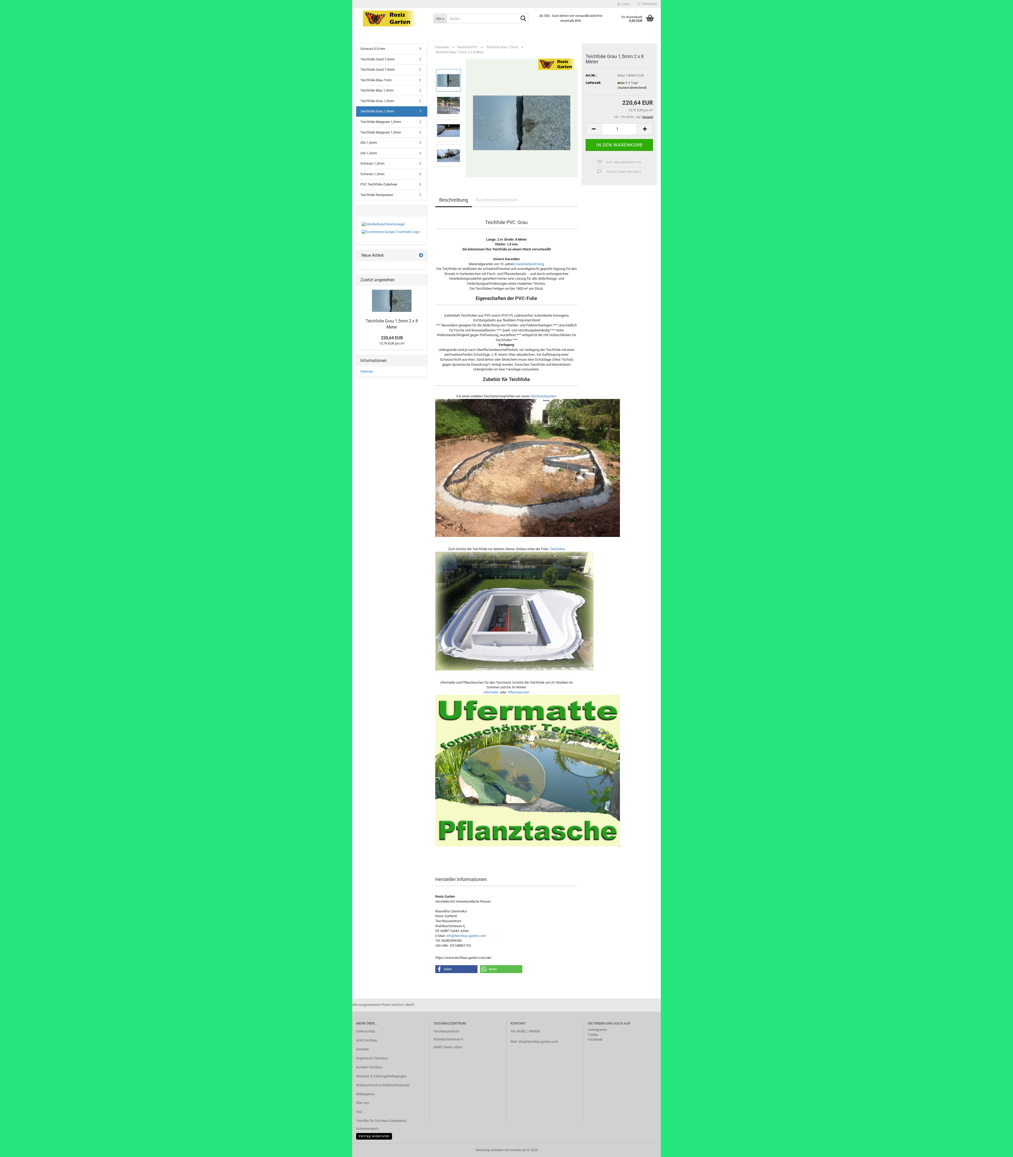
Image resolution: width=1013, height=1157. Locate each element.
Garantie (362, 1049)
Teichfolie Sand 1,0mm (377, 59)
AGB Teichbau (366, 1040)
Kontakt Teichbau (369, 1067)
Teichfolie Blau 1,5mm (377, 90)
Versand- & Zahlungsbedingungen (381, 1076)
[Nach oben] (998, 1149)
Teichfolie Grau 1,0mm (377, 101)
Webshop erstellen (490, 1150)
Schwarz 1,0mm (372, 163)
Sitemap (366, 371)
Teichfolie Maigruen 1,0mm (380, 122)
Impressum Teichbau (372, 1058)
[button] (593, 129)
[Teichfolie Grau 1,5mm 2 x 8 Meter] (521, 118)
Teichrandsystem (543, 396)
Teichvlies (557, 549)
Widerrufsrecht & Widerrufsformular (383, 1085)
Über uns (362, 1103)
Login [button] (625, 4)
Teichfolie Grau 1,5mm (377, 111)
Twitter (593, 1035)
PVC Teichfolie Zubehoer (378, 184)
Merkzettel (649, 4)
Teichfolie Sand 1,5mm (377, 70)
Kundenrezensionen (497, 200)
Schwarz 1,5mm (372, 174)
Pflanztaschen (518, 692)
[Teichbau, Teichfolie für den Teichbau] (391, 18)
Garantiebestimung (529, 264)
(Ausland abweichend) (632, 87)
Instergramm (597, 1030)
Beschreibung (453, 200)
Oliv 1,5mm (368, 153)
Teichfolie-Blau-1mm (375, 80)
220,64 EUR (392, 337)
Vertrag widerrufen (374, 1136)
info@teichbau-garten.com (466, 936)
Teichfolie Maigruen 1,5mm (380, 132)
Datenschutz (365, 1031)
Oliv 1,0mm (368, 143)
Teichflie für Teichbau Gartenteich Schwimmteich (381, 1125)
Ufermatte (490, 692)
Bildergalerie (365, 1094)
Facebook (595, 1039)
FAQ (359, 1112)
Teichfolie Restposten (376, 195)
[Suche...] (523, 18)
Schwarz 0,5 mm (372, 49)
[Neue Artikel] (421, 256)
